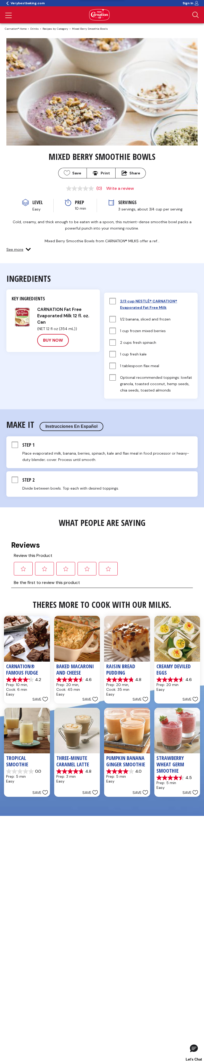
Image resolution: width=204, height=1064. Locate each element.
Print (105, 173)
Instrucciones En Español (71, 426)
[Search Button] (195, 15)
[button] (18, 249)
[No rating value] (81, 188)
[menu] (8, 16)
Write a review (120, 188)
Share (134, 173)
